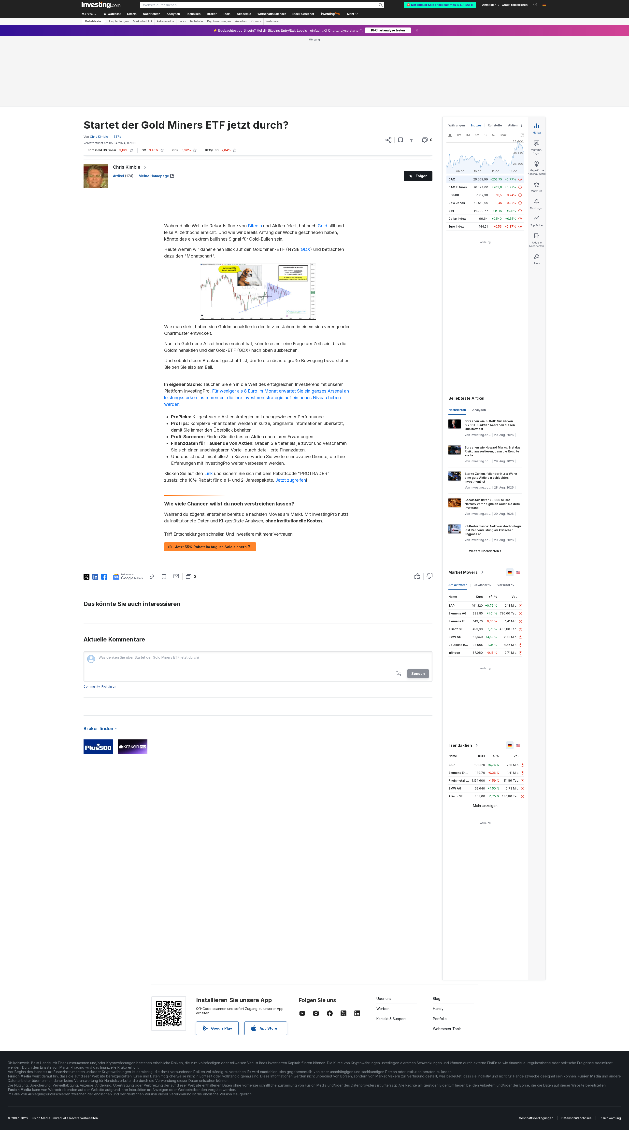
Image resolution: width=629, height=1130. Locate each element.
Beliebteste (93, 21)
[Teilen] (388, 140)
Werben (382, 1009)
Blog (436, 998)
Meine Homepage (154, 176)
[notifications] (535, 4)
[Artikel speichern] (401, 140)
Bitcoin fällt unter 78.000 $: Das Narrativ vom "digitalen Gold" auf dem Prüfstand (492, 504)
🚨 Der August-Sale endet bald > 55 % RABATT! (440, 5)
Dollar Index (457, 218)
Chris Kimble (126, 167)
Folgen (422, 176)
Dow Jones (456, 203)
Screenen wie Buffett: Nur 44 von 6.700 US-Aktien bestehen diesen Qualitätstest (490, 425)
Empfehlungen (119, 21)
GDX (305, 249)
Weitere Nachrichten (484, 551)
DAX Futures (457, 187)
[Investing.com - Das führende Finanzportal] (101, 4)
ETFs (117, 136)
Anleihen (241, 21)
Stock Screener (303, 14)
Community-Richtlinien (100, 686)
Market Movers (463, 572)
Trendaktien (460, 745)
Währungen (456, 125)
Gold (322, 225)
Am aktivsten (457, 585)
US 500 (453, 195)
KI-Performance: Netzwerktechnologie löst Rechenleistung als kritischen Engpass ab (493, 530)
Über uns (383, 998)
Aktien (512, 125)
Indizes (476, 125)
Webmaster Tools (447, 1029)
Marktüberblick (143, 21)
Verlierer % (505, 585)
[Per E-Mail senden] (176, 576)
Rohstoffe (196, 21)
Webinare (272, 21)
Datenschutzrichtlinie (576, 1118)
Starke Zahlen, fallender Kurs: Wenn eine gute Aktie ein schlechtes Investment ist (491, 477)
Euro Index (456, 226)
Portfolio (440, 1019)
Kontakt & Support (391, 1019)
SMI (451, 211)
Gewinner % (482, 585)
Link (208, 473)
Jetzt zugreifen (290, 480)
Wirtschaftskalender (271, 14)
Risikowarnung (610, 1118)
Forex (182, 21)
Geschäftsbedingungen (536, 1118)
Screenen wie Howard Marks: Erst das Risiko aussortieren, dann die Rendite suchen (492, 451)
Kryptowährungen (219, 21)
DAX (451, 179)
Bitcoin (255, 225)
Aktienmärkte (165, 21)
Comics (256, 21)
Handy (438, 1009)
